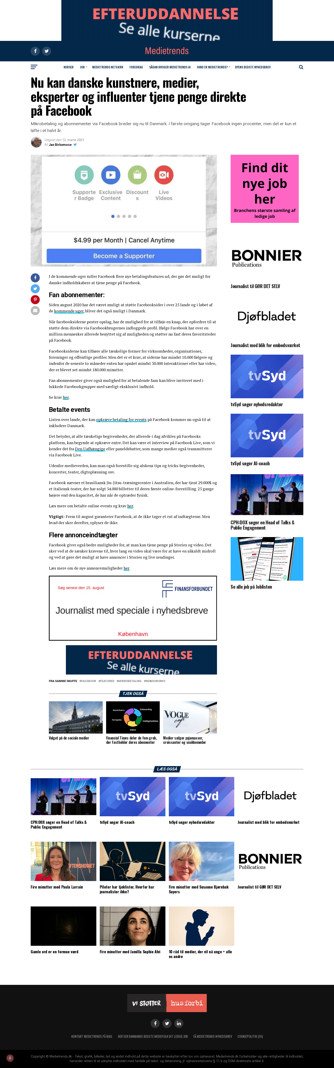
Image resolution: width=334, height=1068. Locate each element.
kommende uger (68, 311)
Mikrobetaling (130, 681)
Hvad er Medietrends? (212, 67)
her (66, 397)
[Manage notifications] (10, 1058)
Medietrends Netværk (107, 67)
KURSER (69, 67)
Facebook (88, 681)
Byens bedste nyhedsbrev (253, 67)
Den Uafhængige (90, 448)
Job (82, 67)
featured (107, 681)
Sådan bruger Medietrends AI (170, 67)
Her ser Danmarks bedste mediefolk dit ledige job (153, 1036)
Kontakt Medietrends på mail (91, 1036)
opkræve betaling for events (121, 419)
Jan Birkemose (60, 145)
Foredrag (136, 67)
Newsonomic (156, 681)
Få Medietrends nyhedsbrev (212, 1036)
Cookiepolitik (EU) (250, 1036)
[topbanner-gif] (141, 673)
